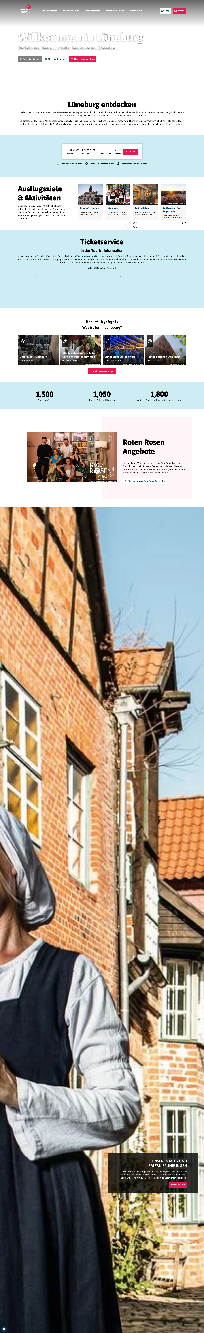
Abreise (85, 153)
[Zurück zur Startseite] (24, 10)
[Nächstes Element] (135, 225)
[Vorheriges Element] (128, 225)
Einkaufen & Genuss (115, 10)
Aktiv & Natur (136, 10)
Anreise (69, 153)
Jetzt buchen (131, 151)
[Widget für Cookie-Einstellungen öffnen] (4, 1329)
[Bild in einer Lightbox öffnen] (72, 457)
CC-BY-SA (183, 364)
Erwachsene (105, 153)
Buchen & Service (71, 10)
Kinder (118, 153)
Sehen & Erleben (49, 10)
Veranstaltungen (92, 10)
